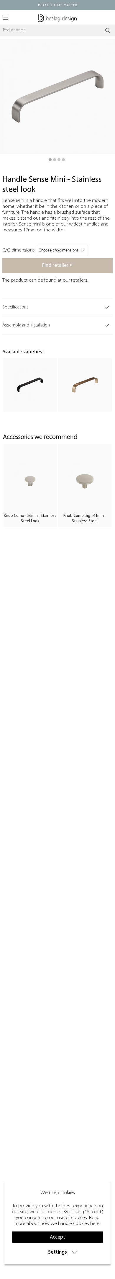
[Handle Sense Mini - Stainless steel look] (50, 159)
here (95, 1223)
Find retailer (56, 265)
